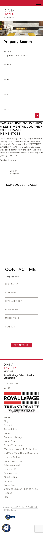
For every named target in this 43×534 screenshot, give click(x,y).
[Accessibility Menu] (6, 528)
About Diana (10, 477)
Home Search (11, 441)
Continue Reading (8, 160)
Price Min (7, 64)
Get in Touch (21, 345)
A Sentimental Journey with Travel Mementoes (21, 130)
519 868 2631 (13, 383)
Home (7, 417)
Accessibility (10, 429)
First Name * (11, 284)
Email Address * (13, 301)
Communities (11, 473)
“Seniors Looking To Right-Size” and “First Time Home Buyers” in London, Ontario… (21, 453)
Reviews (8, 481)
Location (7, 51)
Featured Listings (13, 437)
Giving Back (10, 485)
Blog (6, 421)
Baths (6, 109)
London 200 (10, 469)
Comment (10, 327)
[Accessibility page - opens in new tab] (10, 518)
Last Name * (11, 292)
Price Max (8, 79)
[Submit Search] (37, 115)
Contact (8, 425)
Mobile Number (13, 318)
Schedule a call (12, 465)
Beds (6, 94)
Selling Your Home (13, 445)
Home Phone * (12, 309)
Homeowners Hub (13, 461)
